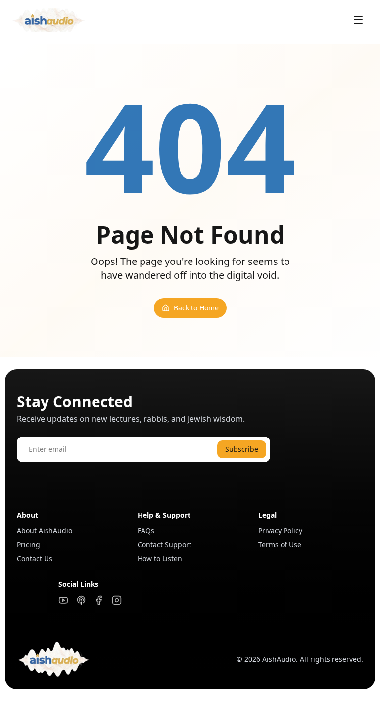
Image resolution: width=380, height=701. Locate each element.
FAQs (146, 530)
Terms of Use (279, 544)
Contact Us (34, 558)
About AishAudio (44, 530)
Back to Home (196, 307)
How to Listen (160, 558)
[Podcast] (81, 600)
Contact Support (164, 544)
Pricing (28, 544)
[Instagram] (117, 600)
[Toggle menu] (358, 20)
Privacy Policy (280, 530)
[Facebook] (99, 600)
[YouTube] (63, 600)
